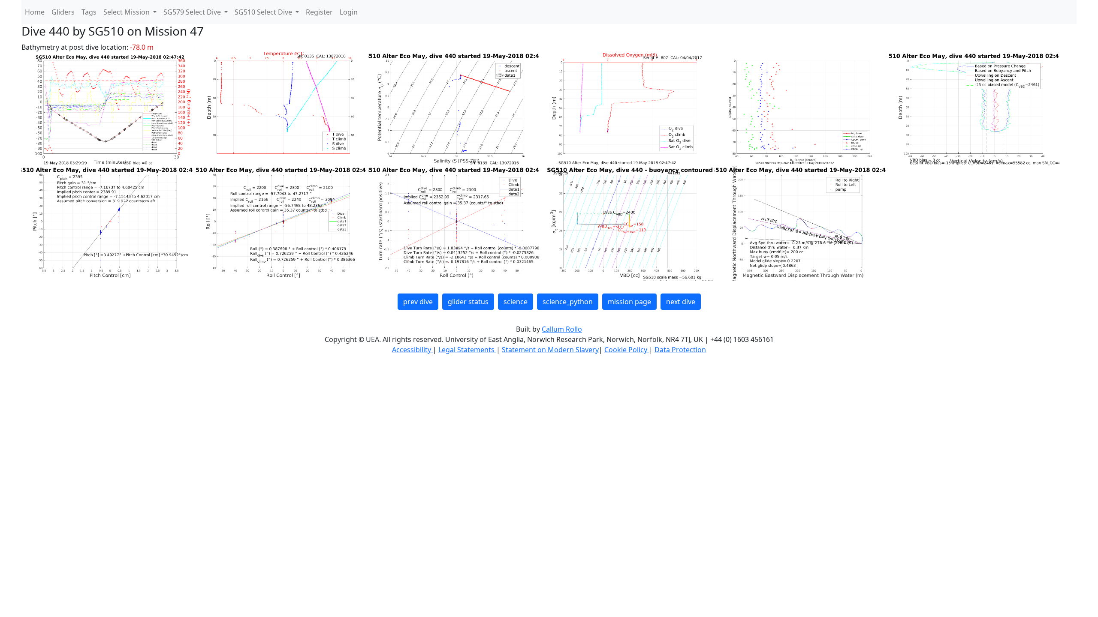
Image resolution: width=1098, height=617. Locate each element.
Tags (89, 12)
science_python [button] (568, 301)
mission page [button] (629, 301)
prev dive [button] (418, 301)
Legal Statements (467, 349)
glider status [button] (468, 301)
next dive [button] (680, 301)
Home (35, 12)
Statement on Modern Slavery (550, 349)
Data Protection (680, 349)
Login (349, 12)
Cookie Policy (626, 349)
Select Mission (127, 12)
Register (319, 12)
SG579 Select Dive (193, 12)
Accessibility (412, 349)
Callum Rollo (562, 329)
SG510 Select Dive (264, 12)
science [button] (516, 301)
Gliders (63, 12)
